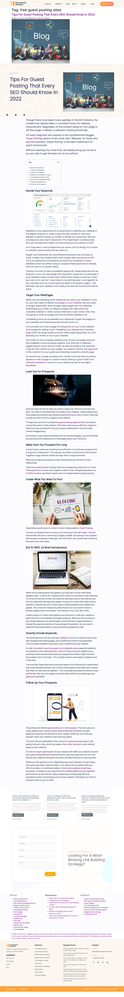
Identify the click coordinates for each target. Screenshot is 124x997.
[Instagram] (103, 962)
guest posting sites (82, 936)
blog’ (58, 280)
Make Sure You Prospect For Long (40, 175)
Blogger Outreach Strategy (92, 912)
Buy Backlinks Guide (90, 914)
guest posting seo (23, 936)
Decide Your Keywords (36, 168)
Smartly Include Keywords (38, 182)
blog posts (65, 326)
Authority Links (18, 925)
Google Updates (89, 903)
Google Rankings (85, 934)
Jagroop (47, 18)
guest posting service (38, 936)
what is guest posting (19, 938)
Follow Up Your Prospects (38, 184)
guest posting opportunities (72, 422)
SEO (79, 532)
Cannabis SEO (17, 918)
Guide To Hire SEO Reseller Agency (95, 910)
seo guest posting (105, 936)
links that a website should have (76, 768)
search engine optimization (41, 752)
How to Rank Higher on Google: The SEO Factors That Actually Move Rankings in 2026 (96, 799)
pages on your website (69, 302)
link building (94, 859)
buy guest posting (39, 934)
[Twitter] (98, 962)
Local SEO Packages (20, 916)
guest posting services (54, 936)
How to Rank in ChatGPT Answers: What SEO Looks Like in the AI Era (61, 798)
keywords (93, 349)
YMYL (69, 538)
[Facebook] (94, 962)
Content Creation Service (21, 907)
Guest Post (22, 934)
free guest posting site (53, 934)
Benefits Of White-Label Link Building (96, 907)
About (74, 4)
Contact (83, 4)
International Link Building (21, 923)
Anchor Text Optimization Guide (94, 899)
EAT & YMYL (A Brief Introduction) (40, 179)
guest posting (67, 415)
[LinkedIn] (107, 962)
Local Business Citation (20, 927)
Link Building (94, 936)
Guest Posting (86, 528)
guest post (30, 676)
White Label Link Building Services (24, 903)
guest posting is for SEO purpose (62, 728)
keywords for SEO (85, 257)
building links (53, 777)
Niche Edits (17, 921)
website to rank (67, 638)
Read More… (19, 814)
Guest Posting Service (20, 899)
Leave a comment (33, 938)
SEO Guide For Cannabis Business (95, 901)
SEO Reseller (17, 914)
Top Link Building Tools (91, 905)
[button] (7, 115)
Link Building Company (20, 910)
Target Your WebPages (37, 170)
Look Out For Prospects (37, 172)
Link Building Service (20, 901)
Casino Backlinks (18, 929)
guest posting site (68, 936)
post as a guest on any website (59, 648)
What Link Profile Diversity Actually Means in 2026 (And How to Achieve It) (26, 798)
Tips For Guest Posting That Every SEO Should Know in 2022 (53, 14)
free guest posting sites (70, 934)
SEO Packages (18, 912)
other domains (74, 744)
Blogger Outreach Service (21, 905)
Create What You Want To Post (39, 177)
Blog (67, 4)
